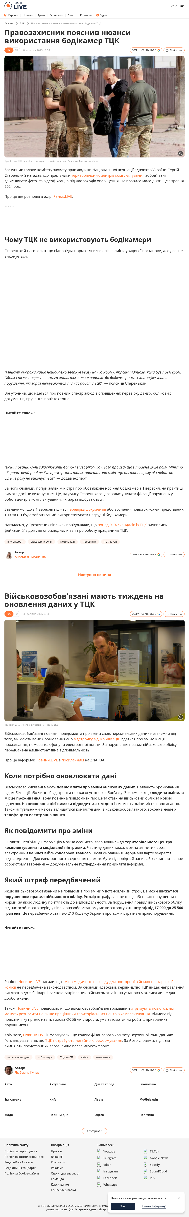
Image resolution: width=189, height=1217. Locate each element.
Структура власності (65, 1173)
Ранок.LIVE (62, 196)
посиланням (73, 760)
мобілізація (67, 541)
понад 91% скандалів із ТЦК (122, 524)
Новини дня (58, 1115)
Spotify (155, 1165)
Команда (57, 1179)
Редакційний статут (18, 1162)
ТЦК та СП (110, 541)
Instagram (110, 1171)
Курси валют (60, 1184)
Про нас (57, 1151)
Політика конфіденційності (24, 1157)
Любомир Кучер (27, 1072)
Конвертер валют (63, 1190)
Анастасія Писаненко (30, 557)
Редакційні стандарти (20, 1168)
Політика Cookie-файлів (21, 1173)
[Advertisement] (71, 218)
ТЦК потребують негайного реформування (83, 1040)
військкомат (15, 541)
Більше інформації (154, 1206)
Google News (159, 1158)
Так (123, 1206)
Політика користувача (20, 1151)
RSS (152, 1178)
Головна (8, 23)
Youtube (109, 1151)
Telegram (109, 1158)
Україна (13, 15)
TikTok (154, 1151)
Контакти (58, 1162)
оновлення (103, 1057)
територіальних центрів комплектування (108, 175)
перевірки (89, 541)
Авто (8, 1084)
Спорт (72, 15)
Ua (172, 6)
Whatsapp (110, 1185)
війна (84, 1057)
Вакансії (57, 1157)
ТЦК (22, 23)
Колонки (86, 15)
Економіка (56, 15)
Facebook (110, 1178)
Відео (103, 15)
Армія (41, 15)
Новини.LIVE (47, 760)
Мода (8, 1115)
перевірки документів (86, 509)
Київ (52, 1099)
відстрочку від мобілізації (96, 738)
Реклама (57, 1168)
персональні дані (18, 1057)
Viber (107, 1165)
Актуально (57, 1084)
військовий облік (41, 541)
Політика (147, 1115)
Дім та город (104, 1084)
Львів (98, 1099)
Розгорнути (94, 1131)
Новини (28, 15)
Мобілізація (149, 1099)
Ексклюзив (12, 1099)
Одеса (99, 1115)
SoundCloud (158, 1171)
